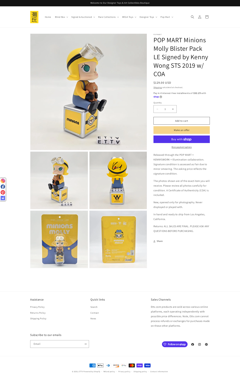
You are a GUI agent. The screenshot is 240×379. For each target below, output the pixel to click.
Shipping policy (140, 371)
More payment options (182, 147)
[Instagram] (2, 180)
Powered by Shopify (91, 371)
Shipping (157, 87)
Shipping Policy (38, 318)
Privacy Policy (37, 306)
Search (94, 306)
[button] (61, 17)
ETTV (81, 371)
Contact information (159, 371)
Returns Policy (37, 312)
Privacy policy (124, 371)
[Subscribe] (85, 344)
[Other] (2, 198)
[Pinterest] (2, 192)
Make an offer (182, 130)
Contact (94, 312)
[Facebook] (2, 186)
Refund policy (109, 371)
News (93, 318)
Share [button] (160, 241)
